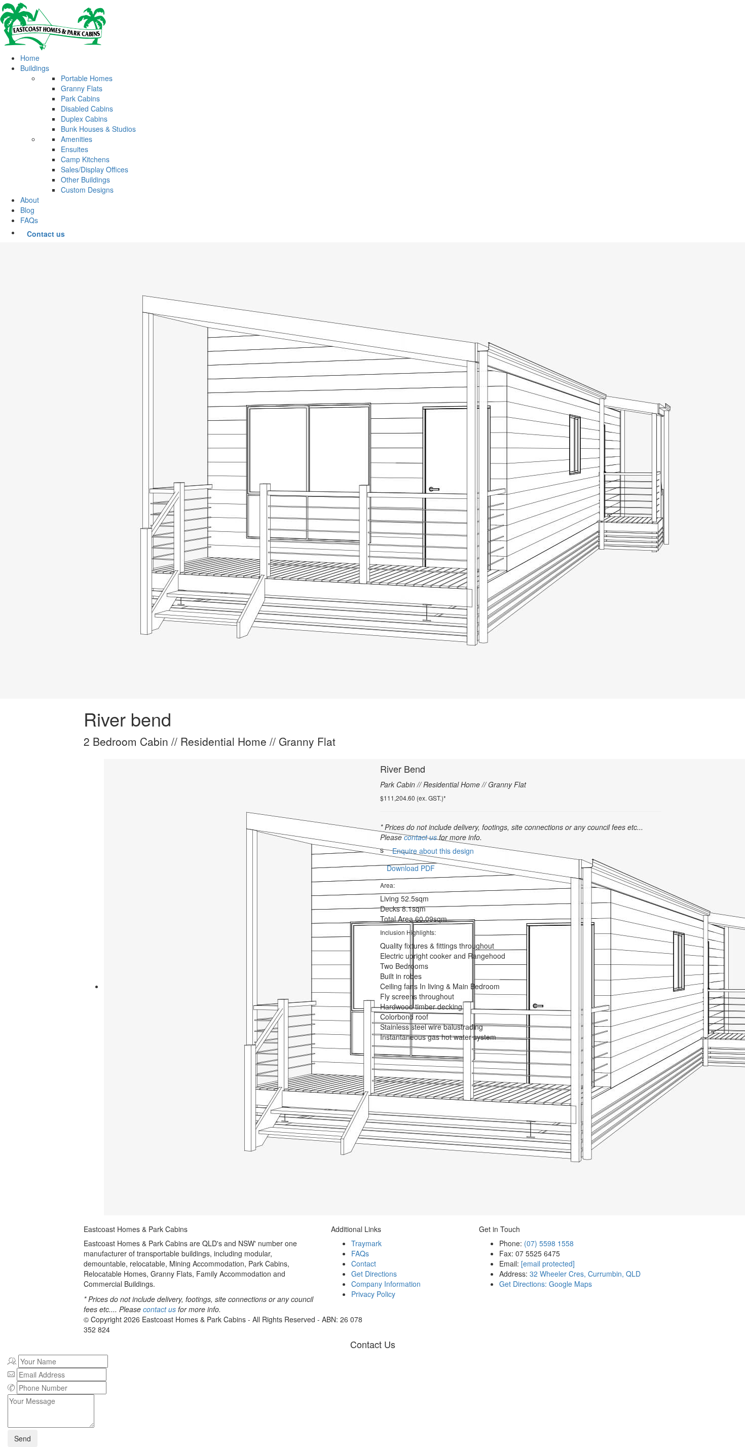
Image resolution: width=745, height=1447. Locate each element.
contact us (420, 837)
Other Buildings (85, 179)
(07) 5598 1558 (549, 1243)
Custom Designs (87, 190)
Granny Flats (81, 88)
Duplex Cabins (84, 119)
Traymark (366, 1243)
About (29, 200)
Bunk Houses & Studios (98, 129)
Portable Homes (87, 78)
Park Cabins (80, 98)
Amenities (76, 139)
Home (30, 58)
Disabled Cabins (87, 108)
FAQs (29, 220)
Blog (27, 210)
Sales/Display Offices (94, 169)
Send (22, 1438)
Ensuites (74, 149)
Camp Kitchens (85, 159)
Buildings (34, 68)
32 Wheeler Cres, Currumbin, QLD (585, 1274)
